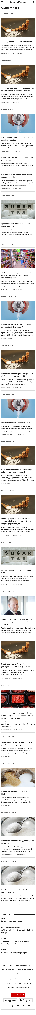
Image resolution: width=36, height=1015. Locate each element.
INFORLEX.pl (27, 979)
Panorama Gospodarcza (22, 987)
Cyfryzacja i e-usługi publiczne (10, 927)
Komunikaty (23, 965)
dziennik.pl (8, 979)
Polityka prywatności (8, 969)
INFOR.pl (20, 979)
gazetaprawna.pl (8, 983)
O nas (10, 965)
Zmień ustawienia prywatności (25, 969)
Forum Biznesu (11, 987)
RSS (18, 974)
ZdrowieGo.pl (17, 983)
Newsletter (25, 983)
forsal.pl (15, 979)
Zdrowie (3, 949)
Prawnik (3, 938)
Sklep (30, 983)
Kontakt (5, 965)
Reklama (16, 965)
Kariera (31, 965)
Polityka (3, 918)
